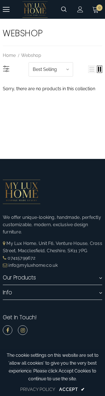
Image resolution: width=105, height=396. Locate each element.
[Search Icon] (64, 9)
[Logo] (35, 9)
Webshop (31, 55)
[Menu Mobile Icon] (6, 9)
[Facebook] (7, 330)
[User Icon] (80, 9)
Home (9, 55)
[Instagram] (22, 330)
